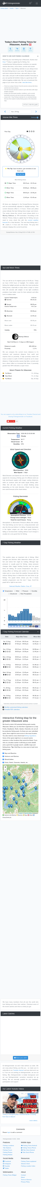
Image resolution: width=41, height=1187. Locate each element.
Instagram (7, 1163)
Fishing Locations (8, 1145)
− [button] (5, 770)
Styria (17, 8)
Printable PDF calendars (12, 709)
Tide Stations (7, 1148)
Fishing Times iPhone (29, 1148)
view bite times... (27, 82)
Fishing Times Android (30, 1145)
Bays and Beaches (10, 753)
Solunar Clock (25, 1163)
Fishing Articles (7, 1154)
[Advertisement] (20, 24)
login (8, 1132)
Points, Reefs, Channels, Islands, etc (16, 762)
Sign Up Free (20, 174)
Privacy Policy (25, 1182)
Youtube (7, 1166)
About (23, 1177)
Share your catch (21, 1058)
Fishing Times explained (28, 1161)
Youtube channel (18, 1070)
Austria (12, 8)
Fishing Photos (7, 1152)
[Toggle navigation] (36, 3)
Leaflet (20, 813)
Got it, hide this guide (31, 104)
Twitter (6, 1168)
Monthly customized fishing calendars (16, 707)
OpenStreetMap (28, 813)
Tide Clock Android (29, 1150)
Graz (4, 62)
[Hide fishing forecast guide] (37, 56)
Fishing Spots (4, 8)
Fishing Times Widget (9, 1175)
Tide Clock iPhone (28, 1152)
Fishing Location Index (28, 1166)
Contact (23, 1175)
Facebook (7, 1161)
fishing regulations (30, 735)
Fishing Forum (7, 1150)
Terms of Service (26, 1179)
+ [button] (5, 767)
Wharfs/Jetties (9, 759)
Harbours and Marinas (12, 756)
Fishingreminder (13, 3)
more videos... (33, 1120)
